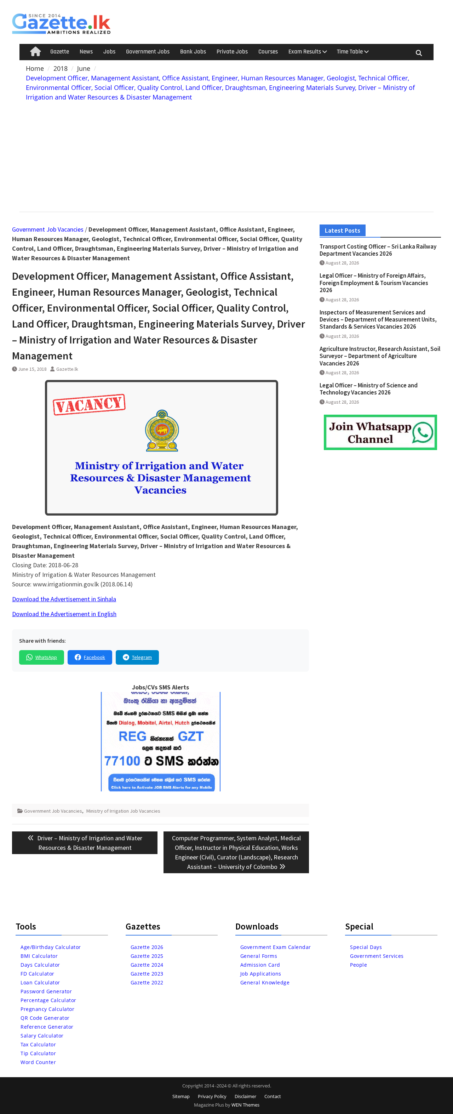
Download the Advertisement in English (64, 614)
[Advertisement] (227, 155)
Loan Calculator (40, 982)
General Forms (258, 956)
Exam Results (304, 52)
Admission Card (260, 964)
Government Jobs (148, 52)
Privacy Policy (212, 1096)
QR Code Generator (45, 1017)
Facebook (94, 657)
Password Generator (46, 991)
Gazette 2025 (147, 956)
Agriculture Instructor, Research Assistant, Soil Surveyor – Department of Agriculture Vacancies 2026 (380, 356)
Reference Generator (47, 1026)
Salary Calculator (42, 1035)
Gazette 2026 (147, 947)
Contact (272, 1096)
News (86, 52)
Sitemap (181, 1096)
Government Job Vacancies (48, 229)
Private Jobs (232, 52)
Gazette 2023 (147, 973)
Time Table (350, 52)
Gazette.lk (67, 369)
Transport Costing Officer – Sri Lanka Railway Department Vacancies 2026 (378, 250)
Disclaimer (245, 1096)
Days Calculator (40, 964)
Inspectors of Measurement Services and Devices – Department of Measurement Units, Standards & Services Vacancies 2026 (378, 319)
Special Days (366, 947)
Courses (268, 52)
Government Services (377, 956)
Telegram (142, 657)
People (358, 964)
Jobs (109, 52)
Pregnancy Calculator (47, 1009)
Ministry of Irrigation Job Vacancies (123, 811)
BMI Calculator (39, 956)
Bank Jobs (193, 52)
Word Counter (38, 1062)
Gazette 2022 (147, 982)
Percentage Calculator (48, 1000)
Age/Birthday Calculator (51, 947)
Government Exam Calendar (275, 947)
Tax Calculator (38, 1044)
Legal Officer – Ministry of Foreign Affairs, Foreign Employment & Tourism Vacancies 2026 (374, 283)
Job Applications (260, 973)
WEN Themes (245, 1105)
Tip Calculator (38, 1053)
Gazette (59, 52)
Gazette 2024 (147, 964)
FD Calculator (38, 973)
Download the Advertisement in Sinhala (64, 599)
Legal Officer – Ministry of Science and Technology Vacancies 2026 (369, 388)
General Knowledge (265, 982)
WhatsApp (46, 657)
